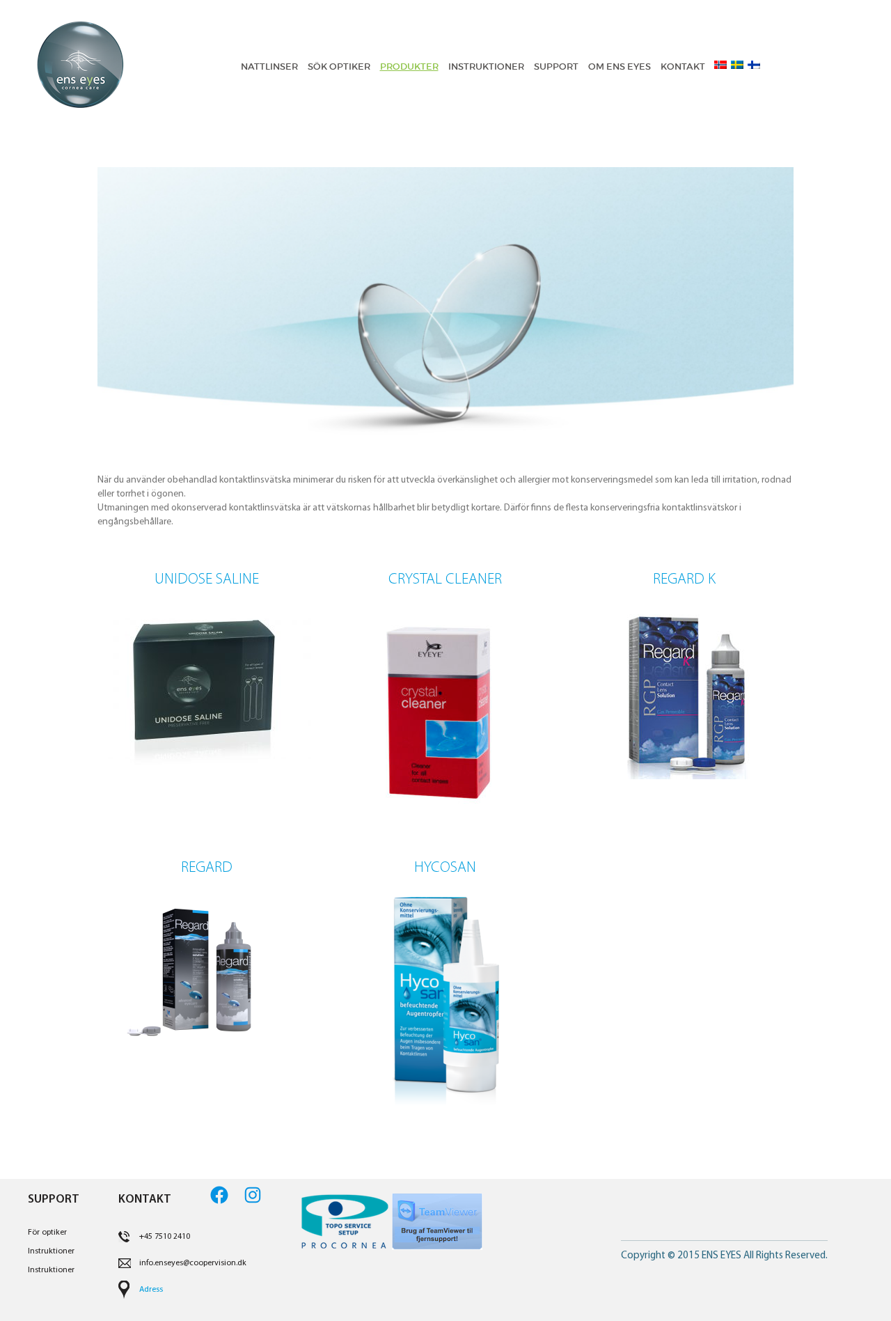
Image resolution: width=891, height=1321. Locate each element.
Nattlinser (269, 66)
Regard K (684, 580)
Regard (206, 868)
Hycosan (445, 868)
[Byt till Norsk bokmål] (718, 65)
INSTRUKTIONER (486, 66)
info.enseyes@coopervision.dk (192, 1263)
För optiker (47, 1232)
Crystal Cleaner (445, 580)
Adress (151, 1289)
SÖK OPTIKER (339, 66)
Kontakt (683, 66)
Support (556, 66)
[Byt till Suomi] (751, 65)
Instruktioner (51, 1251)
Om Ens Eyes (619, 66)
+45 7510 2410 (164, 1237)
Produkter (409, 66)
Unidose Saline (207, 580)
